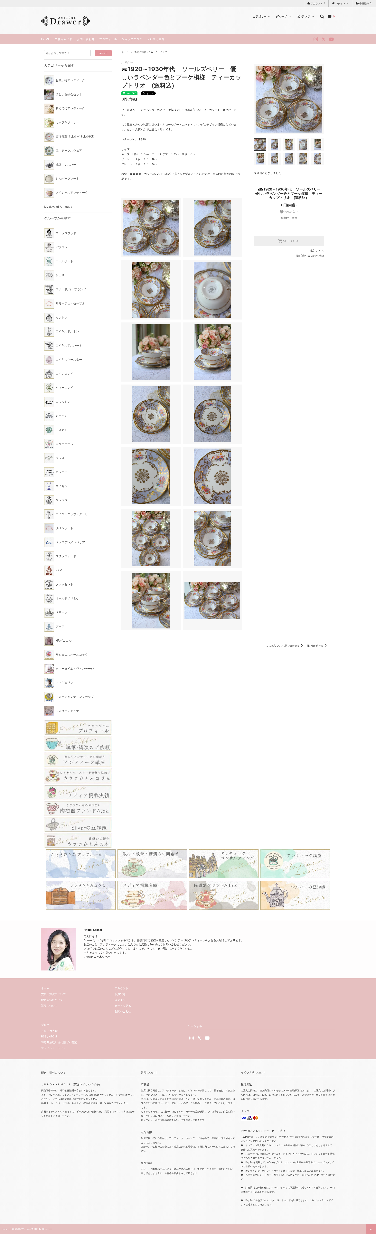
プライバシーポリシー (55, 1048)
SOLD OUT (291, 241)
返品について (317, 250)
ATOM (53, 1036)
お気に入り (291, 211)
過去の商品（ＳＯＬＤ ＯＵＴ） (152, 52)
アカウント (316, 3)
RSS (43, 1036)
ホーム (124, 52)
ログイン (340, 3)
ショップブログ (132, 39)
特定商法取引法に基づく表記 (59, 1042)
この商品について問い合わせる (283, 645)
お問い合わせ (86, 39)
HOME (45, 39)
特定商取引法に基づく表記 (310, 255)
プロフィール (108, 39)
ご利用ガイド (63, 39)
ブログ (45, 1024)
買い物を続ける (315, 645)
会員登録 (364, 3)
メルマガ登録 (155, 39)
